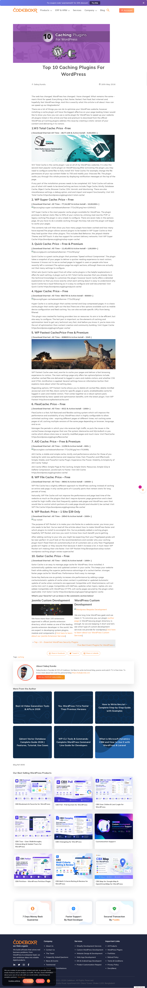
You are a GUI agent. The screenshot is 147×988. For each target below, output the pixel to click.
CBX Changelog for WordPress (68, 842)
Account (128, 10)
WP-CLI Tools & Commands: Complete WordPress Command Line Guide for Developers (73, 742)
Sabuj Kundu (39, 84)
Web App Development (86, 957)
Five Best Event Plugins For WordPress (95, 645)
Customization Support (106, 841)
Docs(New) (112, 968)
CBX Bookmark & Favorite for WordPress (32, 804)
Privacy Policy (113, 965)
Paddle (116, 919)
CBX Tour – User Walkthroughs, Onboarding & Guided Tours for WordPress (28, 844)
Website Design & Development (89, 953)
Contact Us (50, 950)
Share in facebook (58, 653)
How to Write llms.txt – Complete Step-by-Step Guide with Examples (115, 707)
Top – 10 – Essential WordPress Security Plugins (56, 642)
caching (21, 657)
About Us (49, 946)
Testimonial (50, 965)
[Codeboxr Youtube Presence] (23, 964)
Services (77, 10)
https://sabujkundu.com (81, 673)
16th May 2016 (108, 84)
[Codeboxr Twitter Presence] (19, 964)
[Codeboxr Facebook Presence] (28, 964)
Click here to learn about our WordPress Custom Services (94, 632)
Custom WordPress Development (90, 950)
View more (21, 977)
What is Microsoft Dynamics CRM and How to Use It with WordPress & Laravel (114, 742)
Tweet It (75, 653)
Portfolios (111, 953)
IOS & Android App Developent (89, 961)
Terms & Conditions (115, 961)
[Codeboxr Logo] (25, 10)
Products (44, 10)
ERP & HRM (61, 10)
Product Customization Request (89, 965)
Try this (95, 3)
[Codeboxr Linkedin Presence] (14, 964)
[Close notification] (143, 3)
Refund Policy (113, 957)
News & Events (52, 961)
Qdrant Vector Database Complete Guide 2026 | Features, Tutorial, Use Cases (32, 742)
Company (89, 10)
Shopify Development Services (89, 946)
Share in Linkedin (92, 653)
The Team (50, 953)
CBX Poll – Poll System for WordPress (71, 805)
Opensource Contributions (56, 968)
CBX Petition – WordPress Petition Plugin (33, 881)
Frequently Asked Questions (57, 957)
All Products (112, 946)
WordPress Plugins (115, 950)
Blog (102, 10)
